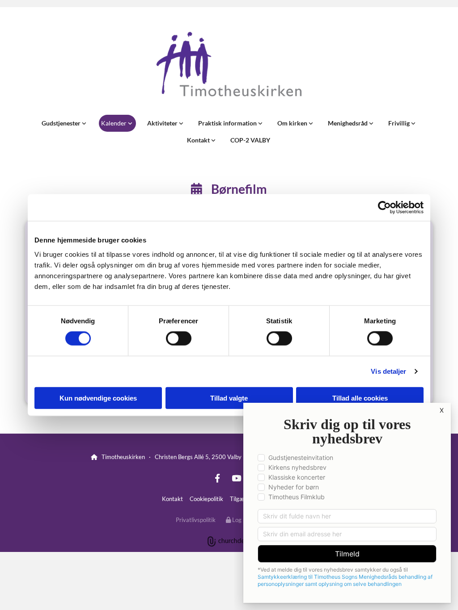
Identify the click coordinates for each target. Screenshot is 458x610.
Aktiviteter (163, 123)
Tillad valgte (229, 397)
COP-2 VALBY (250, 140)
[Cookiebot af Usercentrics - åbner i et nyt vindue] (384, 207)
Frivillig (399, 123)
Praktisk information (228, 123)
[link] (64, 123)
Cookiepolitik (206, 498)
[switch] (178, 338)
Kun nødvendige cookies (98, 397)
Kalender (114, 123)
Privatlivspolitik (196, 519)
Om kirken (293, 123)
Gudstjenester (62, 123)
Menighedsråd (348, 123)
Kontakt (199, 140)
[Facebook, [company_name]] (217, 478)
